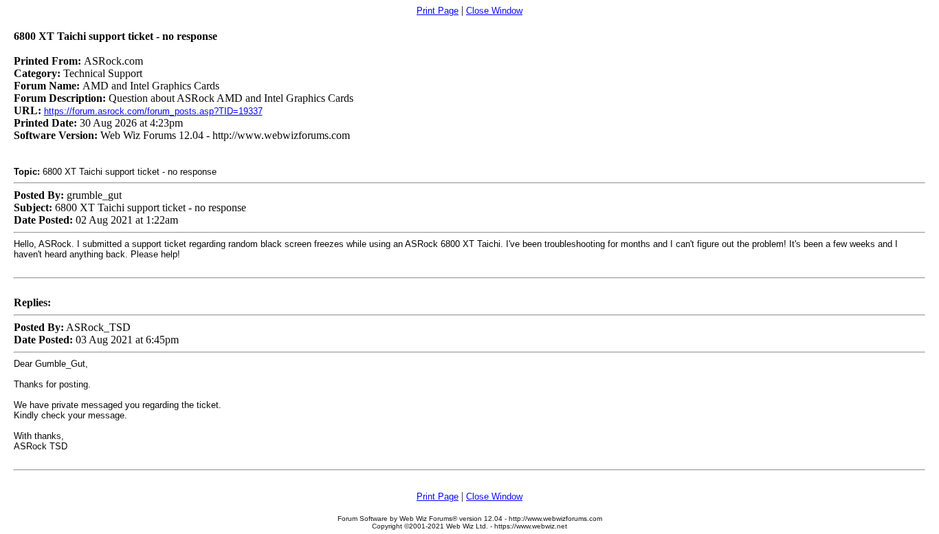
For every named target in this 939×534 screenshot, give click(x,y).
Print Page (438, 11)
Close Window (494, 11)
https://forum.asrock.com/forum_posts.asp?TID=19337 (153, 111)
